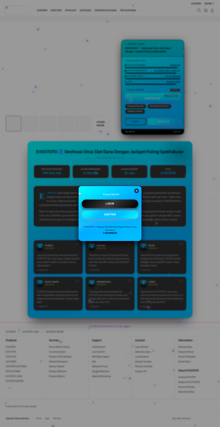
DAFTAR (110, 214)
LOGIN (110, 203)
